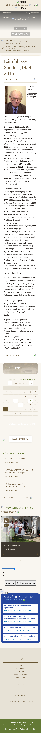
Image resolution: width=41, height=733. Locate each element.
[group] (20, 536)
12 (16, 401)
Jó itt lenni (31, 17)
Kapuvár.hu (10, 41)
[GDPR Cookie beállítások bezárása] (1, 589)
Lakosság (6, 17)
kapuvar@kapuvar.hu (30, 725)
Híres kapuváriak (13, 44)
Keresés (23, 2)
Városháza (6, 13)
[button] (3, 554)
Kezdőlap (20, 666)
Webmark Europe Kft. (28, 729)
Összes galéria (8, 512)
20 (20, 405)
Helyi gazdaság (32, 13)
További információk (12, 600)
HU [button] (34, 5)
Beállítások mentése (26, 583)
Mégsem (10, 583)
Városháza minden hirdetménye (16, 498)
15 (30, 401)
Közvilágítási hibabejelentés (21, 702)
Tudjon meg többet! (20, 439)
